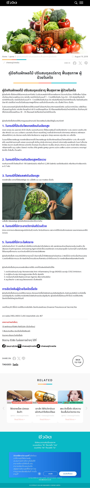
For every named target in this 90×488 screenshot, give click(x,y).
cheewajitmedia (12, 62)
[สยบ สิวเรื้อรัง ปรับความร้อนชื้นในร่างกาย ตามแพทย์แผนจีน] (70, 407)
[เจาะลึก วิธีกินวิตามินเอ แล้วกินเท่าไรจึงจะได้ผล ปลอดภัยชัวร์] (45, 407)
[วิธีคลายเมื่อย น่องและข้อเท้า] (19, 407)
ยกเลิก (50, 474)
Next (86, 408)
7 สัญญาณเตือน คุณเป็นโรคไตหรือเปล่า (16, 331)
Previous (3, 408)
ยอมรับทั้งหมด (67, 474)
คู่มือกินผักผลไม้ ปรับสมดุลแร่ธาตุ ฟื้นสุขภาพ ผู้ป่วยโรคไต (37, 56)
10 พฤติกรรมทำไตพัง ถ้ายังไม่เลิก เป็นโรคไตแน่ (18, 326)
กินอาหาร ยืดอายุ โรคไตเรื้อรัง (12, 335)
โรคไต (15, 364)
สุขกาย (11, 56)
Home (4, 56)
